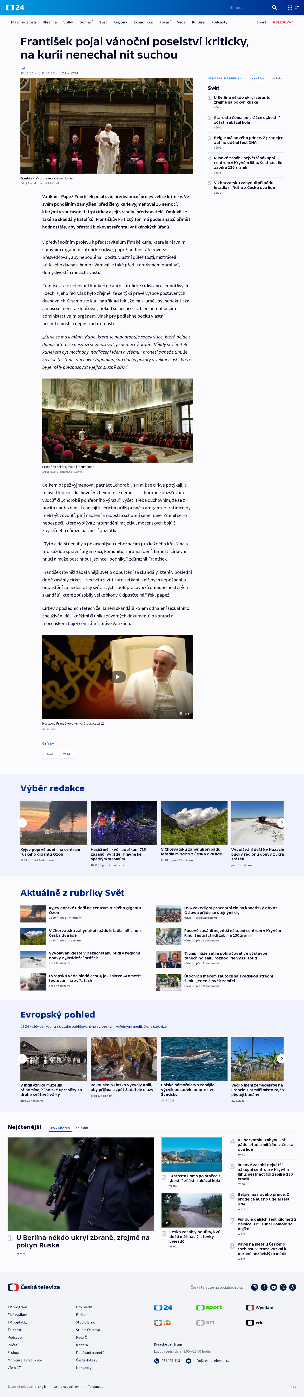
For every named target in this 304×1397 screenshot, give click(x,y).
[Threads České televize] (292, 1287)
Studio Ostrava (88, 1329)
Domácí (86, 22)
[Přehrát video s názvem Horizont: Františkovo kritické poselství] (117, 677)
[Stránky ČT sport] (209, 1307)
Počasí (165, 22)
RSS (293, 1386)
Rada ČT (82, 1337)
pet (22, 68)
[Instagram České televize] (254, 1287)
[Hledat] (274, 7)
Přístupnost (94, 1386)
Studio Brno (85, 1322)
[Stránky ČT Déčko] (162, 1322)
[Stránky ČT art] (205, 1322)
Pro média (84, 1307)
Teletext (15, 1329)
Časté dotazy (86, 1360)
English (43, 1386)
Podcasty (219, 22)
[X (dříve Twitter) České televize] (283, 1287)
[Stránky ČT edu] (254, 1322)
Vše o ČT (14, 1367)
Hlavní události (23, 22)
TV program (17, 1307)
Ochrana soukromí (67, 1386)
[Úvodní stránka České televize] (34, 1287)
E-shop (13, 1352)
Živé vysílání (17, 1314)
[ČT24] (15, 7)
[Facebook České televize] (264, 1287)
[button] (117, 677)
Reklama (83, 1314)
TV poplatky (17, 1322)
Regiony (120, 22)
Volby (68, 22)
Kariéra (82, 1344)
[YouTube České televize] (273, 1287)
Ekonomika (143, 22)
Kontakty (83, 1367)
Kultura (198, 22)
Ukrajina (50, 22)
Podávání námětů (90, 1352)
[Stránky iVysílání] (260, 1307)
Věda (181, 22)
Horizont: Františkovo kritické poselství (71, 723)
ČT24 (66, 754)
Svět (103, 22)
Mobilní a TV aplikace (25, 1360)
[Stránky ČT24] (163, 1307)
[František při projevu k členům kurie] (106, 126)
